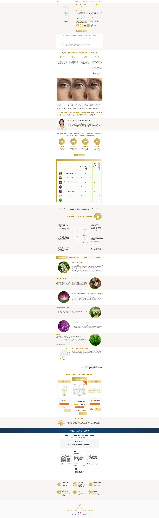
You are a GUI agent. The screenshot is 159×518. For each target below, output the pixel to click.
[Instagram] (81, 512)
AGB (79, 510)
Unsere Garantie (69, 510)
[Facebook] (78, 512)
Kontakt (75, 510)
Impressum (84, 510)
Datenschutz (90, 510)
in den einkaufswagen (79, 406)
